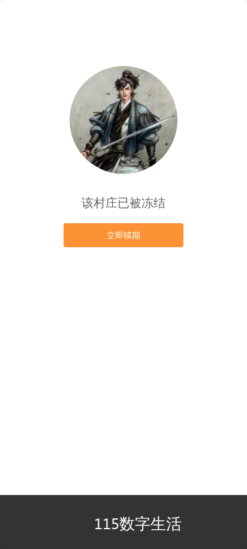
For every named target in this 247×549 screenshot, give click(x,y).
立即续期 (123, 235)
